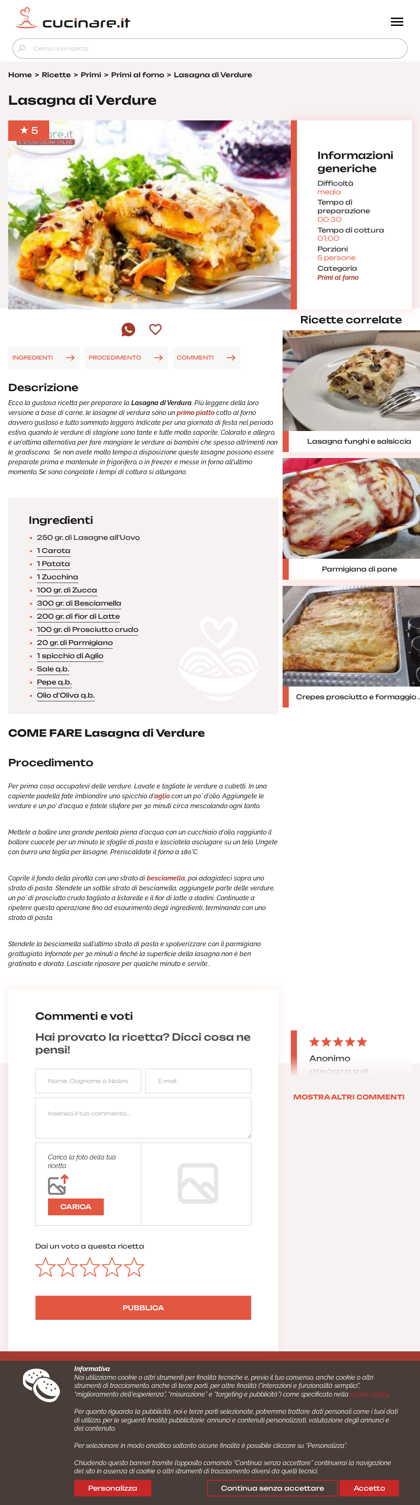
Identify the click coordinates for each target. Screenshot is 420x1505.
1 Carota (54, 550)
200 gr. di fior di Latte (78, 616)
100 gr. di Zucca (67, 590)
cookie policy (369, 1394)
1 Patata (53, 564)
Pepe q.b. (54, 682)
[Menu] (397, 22)
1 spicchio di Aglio (70, 656)
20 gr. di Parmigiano (75, 642)
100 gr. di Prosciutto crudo (87, 629)
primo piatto (196, 413)
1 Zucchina (57, 577)
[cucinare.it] (160, 17)
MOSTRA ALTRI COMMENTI (349, 1097)
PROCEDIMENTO (115, 357)
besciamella (166, 878)
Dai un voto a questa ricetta (89, 1246)
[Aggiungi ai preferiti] (155, 330)
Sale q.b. (53, 669)
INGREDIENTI (32, 357)
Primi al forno (337, 277)
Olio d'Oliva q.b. (66, 695)
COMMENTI (195, 357)
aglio (162, 796)
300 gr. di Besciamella (79, 603)
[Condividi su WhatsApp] (128, 335)
